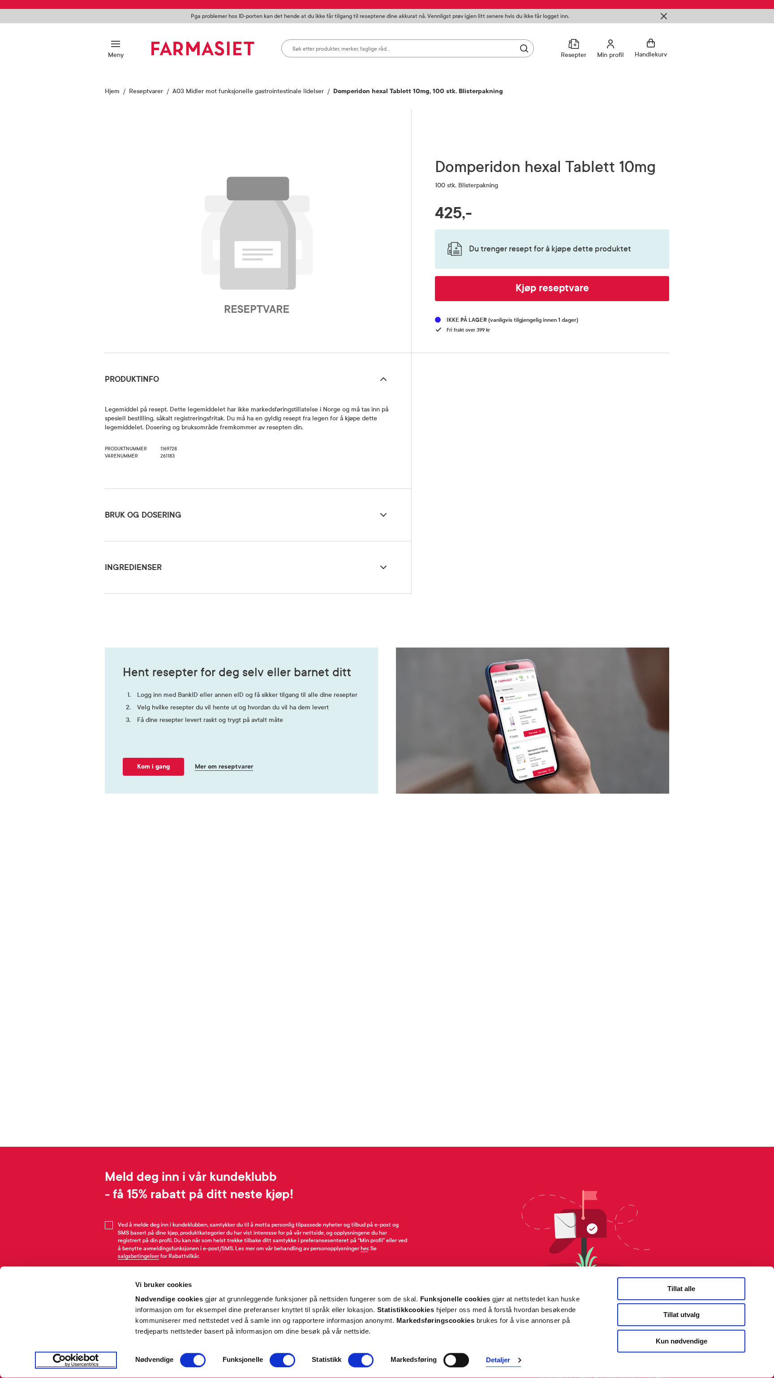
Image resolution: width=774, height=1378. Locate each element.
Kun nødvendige (681, 1341)
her (364, 1248)
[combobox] (407, 48)
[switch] (282, 1360)
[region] (257, 227)
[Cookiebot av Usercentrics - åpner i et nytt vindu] (76, 1360)
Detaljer (498, 1360)
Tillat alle (681, 1288)
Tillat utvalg (681, 1315)
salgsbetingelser (138, 1256)
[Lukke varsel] (663, 16)
